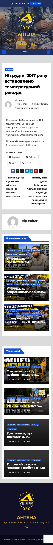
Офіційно (9, 69)
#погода (43, 104)
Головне (27, 250)
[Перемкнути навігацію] (25, 52)
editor (22, 100)
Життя (9, 284)
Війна (19, 250)
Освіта (16, 284)
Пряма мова (12, 254)
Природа (35, 425)
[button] (44, 52)
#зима (35, 104)
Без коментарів (23, 280)
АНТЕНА (26, 34)
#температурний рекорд (27, 108)
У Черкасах (23, 254)
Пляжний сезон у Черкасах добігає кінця (26, 466)
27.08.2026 (14, 441)
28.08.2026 (14, 379)
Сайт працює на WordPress (14, 540)
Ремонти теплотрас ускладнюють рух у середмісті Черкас (23, 405)
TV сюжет (11, 250)
